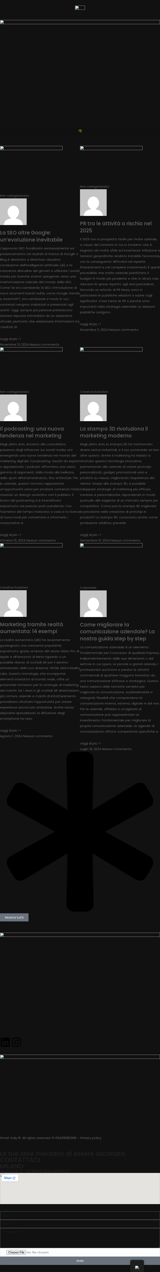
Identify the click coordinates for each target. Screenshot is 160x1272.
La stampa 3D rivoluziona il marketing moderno (114, 432)
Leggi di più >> (10, 339)
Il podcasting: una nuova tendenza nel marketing (32, 432)
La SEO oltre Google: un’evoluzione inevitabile (31, 236)
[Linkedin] (5, 1042)
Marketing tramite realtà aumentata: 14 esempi (31, 628)
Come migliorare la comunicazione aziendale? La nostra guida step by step (117, 631)
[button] (80, 131)
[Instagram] (16, 1042)
